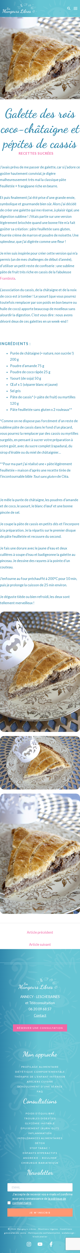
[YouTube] (40, 1244)
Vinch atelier (40, 1236)
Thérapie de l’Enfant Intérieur (40, 1076)
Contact (40, 1015)
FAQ (40, 1091)
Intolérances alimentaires (40, 1138)
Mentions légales (48, 1229)
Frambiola (7, 278)
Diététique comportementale (40, 1071)
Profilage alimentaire (40, 1066)
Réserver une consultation (40, 1027)
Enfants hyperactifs (40, 1152)
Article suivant (40, 944)
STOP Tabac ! (40, 1148)
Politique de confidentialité (44, 1233)
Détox (40, 1143)
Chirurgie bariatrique (40, 1162)
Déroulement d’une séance (40, 1086)
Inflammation (40, 1133)
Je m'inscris (40, 1212)
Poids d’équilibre (40, 1113)
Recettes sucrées (36, 153)
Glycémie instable (40, 1123)
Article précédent (40, 932)
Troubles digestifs (40, 1118)
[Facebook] (51, 1244)
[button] (69, 8)
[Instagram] (28, 1244)
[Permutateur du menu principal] (75, 8)
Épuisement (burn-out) (40, 1128)
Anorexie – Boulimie (40, 1157)
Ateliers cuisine (40, 1081)
